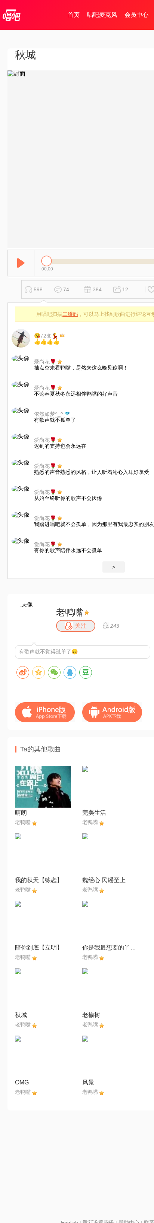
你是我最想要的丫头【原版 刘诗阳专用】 (110, 947)
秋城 (21, 1015)
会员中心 (136, 15)
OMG (22, 1082)
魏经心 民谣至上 (104, 880)
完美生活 (94, 812)
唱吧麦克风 (102, 15)
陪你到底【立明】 (39, 947)
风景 (88, 1082)
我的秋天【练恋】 (39, 880)
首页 (74, 15)
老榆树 (91, 1015)
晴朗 (21, 812)
